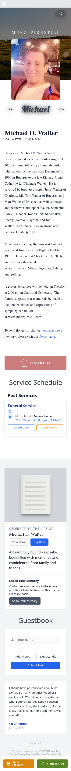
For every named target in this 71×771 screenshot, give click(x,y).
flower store (47, 336)
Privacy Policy (25, 754)
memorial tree (50, 330)
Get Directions (21, 427)
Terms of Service (46, 754)
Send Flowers (50, 427)
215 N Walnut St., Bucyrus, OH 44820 (38, 420)
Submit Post (35, 665)
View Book (18, 542)
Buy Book (39, 542)
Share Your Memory (24, 601)
